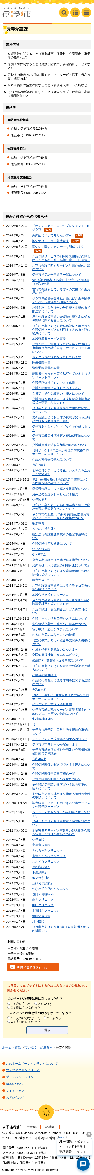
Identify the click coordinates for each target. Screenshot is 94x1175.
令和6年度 (39, 554)
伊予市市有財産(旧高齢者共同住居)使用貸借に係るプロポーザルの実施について (60, 516)
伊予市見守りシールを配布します (55, 744)
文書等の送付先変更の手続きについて (58, 393)
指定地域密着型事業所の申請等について (59, 624)
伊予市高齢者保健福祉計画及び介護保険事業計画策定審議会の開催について (61, 300)
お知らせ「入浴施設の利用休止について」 (61, 565)
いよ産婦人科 (41, 549)
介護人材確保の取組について (52, 459)
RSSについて (15, 1084)
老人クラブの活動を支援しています (56, 357)
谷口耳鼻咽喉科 (43, 894)
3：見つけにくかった (25, 1021)
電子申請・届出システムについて (55, 629)
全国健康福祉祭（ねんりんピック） (56, 655)
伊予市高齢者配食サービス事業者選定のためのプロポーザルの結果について (61, 711)
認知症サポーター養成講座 (50, 241)
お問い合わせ (15, 1097)
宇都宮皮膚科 (41, 845)
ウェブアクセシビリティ (23, 1070)
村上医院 (38, 921)
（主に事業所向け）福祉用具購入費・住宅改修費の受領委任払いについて (61, 506)
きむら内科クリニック (47, 850)
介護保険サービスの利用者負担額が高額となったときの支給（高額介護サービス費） (61, 258)
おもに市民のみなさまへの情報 (53, 635)
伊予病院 (38, 839)
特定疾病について (44, 580)
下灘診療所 (39, 872)
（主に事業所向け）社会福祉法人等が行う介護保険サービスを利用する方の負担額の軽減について (61, 329)
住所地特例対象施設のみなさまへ (55, 649)
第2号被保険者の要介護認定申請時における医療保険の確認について (60, 481)
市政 (18, 1047)
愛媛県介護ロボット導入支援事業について (61, 488)
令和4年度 (39, 759)
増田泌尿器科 (41, 916)
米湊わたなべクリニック (49, 856)
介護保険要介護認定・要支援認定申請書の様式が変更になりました (61, 401)
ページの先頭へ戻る (46, 1112)
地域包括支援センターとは (50, 594)
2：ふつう (45, 1004)
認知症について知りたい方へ (52, 235)
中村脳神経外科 (43, 719)
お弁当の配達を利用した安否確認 (55, 494)
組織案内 (46, 1047)
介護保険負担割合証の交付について (56, 779)
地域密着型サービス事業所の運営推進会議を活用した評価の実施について (61, 832)
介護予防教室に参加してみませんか (56, 388)
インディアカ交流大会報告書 (52, 704)
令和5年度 (39, 689)
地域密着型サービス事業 (49, 338)
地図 (62, 1138)
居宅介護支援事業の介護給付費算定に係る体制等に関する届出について (61, 318)
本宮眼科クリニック (46, 910)
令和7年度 (39, 465)
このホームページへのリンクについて (32, 1063)
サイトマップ (15, 1090)
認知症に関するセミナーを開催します (58, 247)
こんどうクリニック (46, 861)
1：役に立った (21, 1004)
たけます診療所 (43, 883)
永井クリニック (43, 899)
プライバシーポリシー (21, 1077)
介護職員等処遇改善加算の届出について (59, 445)
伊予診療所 (39, 499)
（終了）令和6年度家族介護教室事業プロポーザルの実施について (60, 697)
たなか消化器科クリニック (50, 889)
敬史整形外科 (41, 878)
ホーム (6, 1047)
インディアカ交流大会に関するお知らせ (59, 739)
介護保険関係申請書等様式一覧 (53, 773)
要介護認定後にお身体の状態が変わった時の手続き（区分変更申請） (61, 419)
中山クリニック (43, 905)
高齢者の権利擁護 (44, 675)
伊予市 (16, 12)
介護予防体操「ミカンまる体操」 (55, 382)
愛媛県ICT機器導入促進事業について (57, 660)
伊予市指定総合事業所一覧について (56, 274)
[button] (86, 12)
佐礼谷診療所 (41, 867)
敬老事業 (38, 523)
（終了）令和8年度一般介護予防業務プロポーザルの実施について (60, 452)
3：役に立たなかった (25, 1007)
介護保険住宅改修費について (52, 543)
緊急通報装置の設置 (46, 368)
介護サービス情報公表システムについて (59, 618)
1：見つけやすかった (25, 1018)
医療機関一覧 (41, 362)
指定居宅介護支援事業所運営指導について (61, 560)
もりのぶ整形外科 (44, 529)
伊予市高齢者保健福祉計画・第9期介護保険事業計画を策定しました (60, 602)
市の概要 (30, 1047)
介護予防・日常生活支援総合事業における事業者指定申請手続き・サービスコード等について (61, 347)
